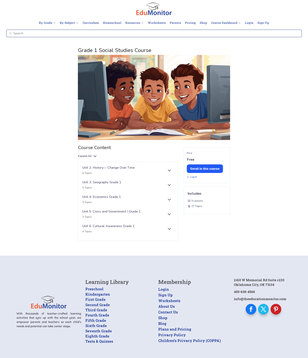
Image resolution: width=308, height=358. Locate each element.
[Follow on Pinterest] (276, 309)
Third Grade (96, 310)
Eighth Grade (97, 336)
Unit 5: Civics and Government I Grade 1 (111, 211)
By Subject (67, 23)
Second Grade (97, 304)
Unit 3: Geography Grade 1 (101, 182)
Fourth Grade (97, 315)
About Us (166, 306)
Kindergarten (97, 294)
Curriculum (91, 23)
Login (249, 23)
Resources (132, 23)
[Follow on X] (263, 309)
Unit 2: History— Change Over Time (108, 167)
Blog (162, 323)
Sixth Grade (96, 325)
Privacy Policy (172, 335)
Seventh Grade (98, 331)
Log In (193, 176)
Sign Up (263, 23)
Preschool (94, 289)
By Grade (45, 23)
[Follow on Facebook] (251, 309)
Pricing (190, 23)
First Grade (95, 299)
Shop (203, 23)
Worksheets (157, 23)
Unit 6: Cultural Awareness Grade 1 (108, 226)
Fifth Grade (95, 320)
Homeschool (112, 23)
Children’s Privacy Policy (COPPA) (189, 340)
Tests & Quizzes (99, 341)
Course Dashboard (224, 23)
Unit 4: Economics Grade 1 (101, 197)
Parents (175, 23)
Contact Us (168, 312)
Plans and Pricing (174, 329)
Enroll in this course (204, 168)
